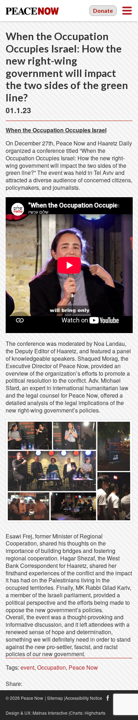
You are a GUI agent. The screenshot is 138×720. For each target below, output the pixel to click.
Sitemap (55, 698)
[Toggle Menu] (127, 10)
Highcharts (95, 713)
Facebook (107, 698)
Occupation (51, 667)
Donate (103, 10)
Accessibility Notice (83, 698)
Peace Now (83, 667)
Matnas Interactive (50, 713)
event (27, 667)
